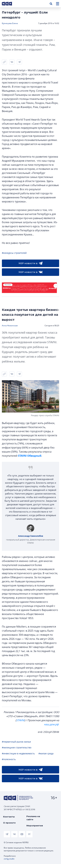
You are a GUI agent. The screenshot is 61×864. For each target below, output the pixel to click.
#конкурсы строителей (14, 252)
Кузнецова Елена (10, 23)
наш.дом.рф (51, 724)
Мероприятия (34, 825)
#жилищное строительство (16, 747)
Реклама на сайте (33, 818)
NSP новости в (28, 263)
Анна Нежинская (10, 325)
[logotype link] (9, 3)
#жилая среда (45, 753)
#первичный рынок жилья (16, 741)
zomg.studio (9, 858)
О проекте (9, 822)
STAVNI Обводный (29, 455)
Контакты (9, 816)
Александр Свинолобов (30, 535)
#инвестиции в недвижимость (18, 753)
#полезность (9, 759)
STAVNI (20, 720)
